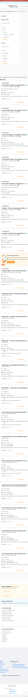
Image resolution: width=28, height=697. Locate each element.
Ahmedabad (6, 53)
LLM (4, 27)
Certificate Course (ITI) (8, 34)
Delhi (4, 50)
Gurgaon (5, 55)
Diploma (5, 32)
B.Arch (4, 29)
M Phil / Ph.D (6, 37)
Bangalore (5, 58)
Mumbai (5, 61)
